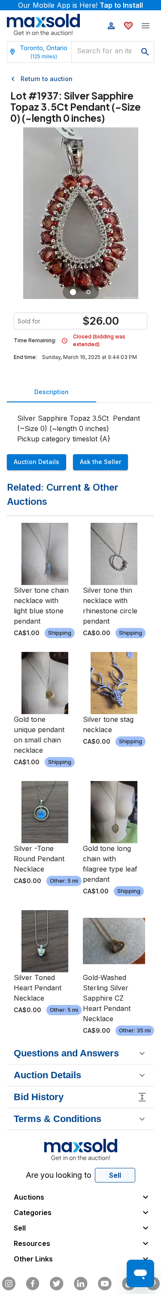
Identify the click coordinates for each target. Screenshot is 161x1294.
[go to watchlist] (128, 26)
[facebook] (32, 1283)
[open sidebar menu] (145, 26)
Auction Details (36, 461)
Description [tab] (51, 391)
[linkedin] (80, 1283)
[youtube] (104, 1283)
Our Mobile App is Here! (80, 5)
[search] (145, 51)
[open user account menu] (111, 26)
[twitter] (56, 1283)
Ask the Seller (100, 461)
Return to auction (47, 78)
